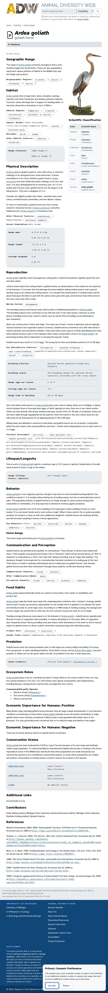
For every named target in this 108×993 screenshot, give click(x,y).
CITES (11, 785)
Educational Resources (58, 920)
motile (68, 524)
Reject (66, 985)
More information (56, 769)
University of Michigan (16, 907)
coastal (55, 126)
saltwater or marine (39, 114)
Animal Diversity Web (68, 5)
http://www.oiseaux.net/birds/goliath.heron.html (38, 871)
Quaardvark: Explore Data (59, 932)
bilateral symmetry (36, 220)
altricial (38, 435)
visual (40, 572)
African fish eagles (83, 650)
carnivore (30, 631)
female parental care (20, 438)
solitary (30, 527)
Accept (52, 985)
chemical (81, 580)
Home (8, 25)
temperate (33, 111)
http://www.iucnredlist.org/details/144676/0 (61, 830)
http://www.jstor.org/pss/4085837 (53, 854)
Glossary (52, 928)
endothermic (44, 216)
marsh (23, 134)
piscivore (47, 631)
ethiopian (14, 83)
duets (43, 576)
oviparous (27, 355)
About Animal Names (57, 916)
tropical (50, 111)
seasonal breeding (69, 347)
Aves (83, 155)
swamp (35, 134)
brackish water (17, 130)
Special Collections (56, 924)
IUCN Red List (16, 766)
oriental (40, 79)
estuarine (14, 142)
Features (15, 44)
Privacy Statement (56, 941)
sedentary (14, 527)
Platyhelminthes (38, 695)
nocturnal (53, 524)
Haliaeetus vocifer (85, 662)
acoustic (54, 572)
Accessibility (53, 937)
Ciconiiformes (87, 163)
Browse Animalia (55, 907)
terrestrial (15, 114)
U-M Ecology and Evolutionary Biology (23, 916)
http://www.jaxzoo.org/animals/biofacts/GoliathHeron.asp (43, 862)
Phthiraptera (34, 692)
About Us (52, 911)
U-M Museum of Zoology (17, 911)
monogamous (32, 304)
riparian (41, 138)
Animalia (17, 25)
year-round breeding (20, 351)
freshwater (15, 118)
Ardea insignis (28, 211)
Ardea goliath (29, 25)
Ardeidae (85, 171)
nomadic (83, 524)
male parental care (60, 435)
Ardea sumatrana (41, 207)
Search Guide (83, 19)
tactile (50, 580)
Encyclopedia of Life (15, 800)
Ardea (84, 179)
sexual (12, 355)
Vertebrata (86, 147)
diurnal (37, 524)
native (54, 79)
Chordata (85, 139)
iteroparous (46, 347)
